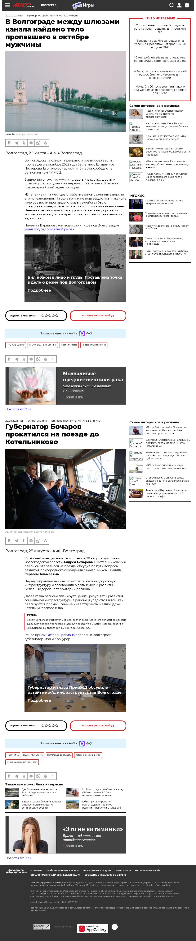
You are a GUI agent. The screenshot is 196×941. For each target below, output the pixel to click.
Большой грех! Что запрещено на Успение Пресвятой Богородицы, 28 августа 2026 (160, 44)
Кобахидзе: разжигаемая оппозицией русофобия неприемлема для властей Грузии (160, 74)
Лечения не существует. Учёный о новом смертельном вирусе (166, 137)
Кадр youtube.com (27, 134)
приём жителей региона (55, 635)
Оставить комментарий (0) (98, 315)
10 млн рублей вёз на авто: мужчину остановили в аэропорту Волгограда (160, 59)
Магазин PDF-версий (147, 870)
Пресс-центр (123, 870)
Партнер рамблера (63, 927)
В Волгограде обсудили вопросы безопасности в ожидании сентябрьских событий (42, 804)
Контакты (36, 870)
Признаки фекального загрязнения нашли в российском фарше (166, 214)
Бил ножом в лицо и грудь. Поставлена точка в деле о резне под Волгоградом (75, 280)
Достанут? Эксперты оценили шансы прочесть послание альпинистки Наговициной (168, 442)
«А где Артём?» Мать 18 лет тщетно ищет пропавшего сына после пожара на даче (166, 176)
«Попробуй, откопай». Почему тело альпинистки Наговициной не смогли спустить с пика (167, 430)
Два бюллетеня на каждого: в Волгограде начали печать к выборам (39, 792)
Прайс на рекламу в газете (63, 870)
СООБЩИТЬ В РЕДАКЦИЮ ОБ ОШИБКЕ (105, 875)
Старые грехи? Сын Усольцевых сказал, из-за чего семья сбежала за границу (167, 480)
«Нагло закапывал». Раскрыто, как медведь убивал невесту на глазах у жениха (167, 164)
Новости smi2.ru (18, 409)
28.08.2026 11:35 (14, 420)
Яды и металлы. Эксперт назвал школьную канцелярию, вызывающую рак (165, 113)
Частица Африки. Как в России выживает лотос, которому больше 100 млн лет (167, 126)
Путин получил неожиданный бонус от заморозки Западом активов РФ (167, 252)
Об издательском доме (97, 870)
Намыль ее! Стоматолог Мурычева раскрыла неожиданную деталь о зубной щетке (166, 455)
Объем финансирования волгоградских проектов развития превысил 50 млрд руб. (102, 804)
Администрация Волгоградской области (30, 531)
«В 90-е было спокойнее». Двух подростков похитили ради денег (166, 467)
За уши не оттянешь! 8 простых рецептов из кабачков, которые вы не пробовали (168, 151)
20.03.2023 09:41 (14, 15)
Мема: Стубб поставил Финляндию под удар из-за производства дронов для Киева (160, 90)
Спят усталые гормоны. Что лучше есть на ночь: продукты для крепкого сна (160, 29)
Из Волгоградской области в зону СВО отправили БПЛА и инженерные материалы (102, 792)
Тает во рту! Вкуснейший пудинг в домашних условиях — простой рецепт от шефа (166, 493)
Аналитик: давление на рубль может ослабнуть (167, 227)
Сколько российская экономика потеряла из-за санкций (164, 202)
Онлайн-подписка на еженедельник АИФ (55, 875)
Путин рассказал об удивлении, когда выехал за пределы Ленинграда (164, 241)
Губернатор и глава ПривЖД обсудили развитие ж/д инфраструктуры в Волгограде (75, 690)
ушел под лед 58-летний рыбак (49, 229)
